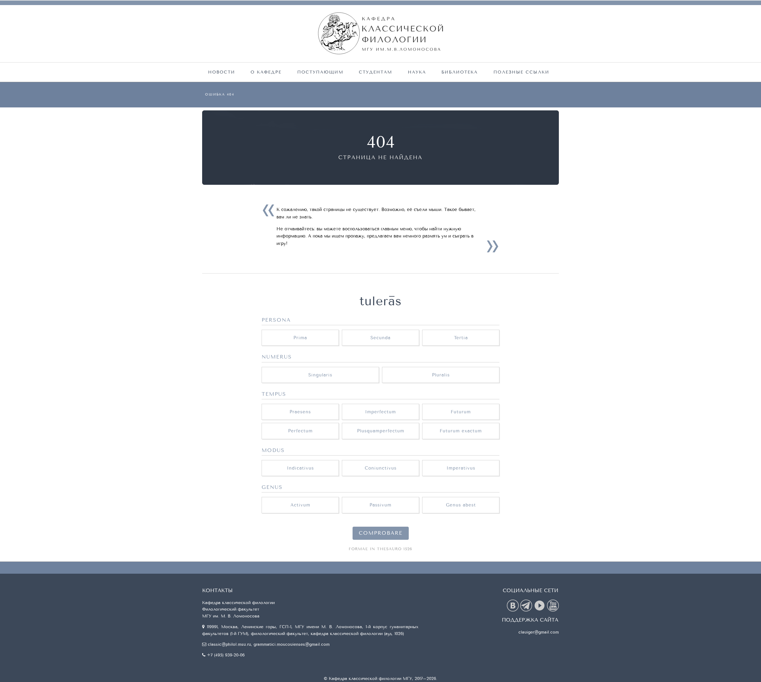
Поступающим (320, 72)
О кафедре (266, 72)
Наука (417, 72)
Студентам (375, 72)
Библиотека (459, 72)
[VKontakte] (513, 605)
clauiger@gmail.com (538, 632)
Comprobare (380, 533)
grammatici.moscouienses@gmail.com (292, 644)
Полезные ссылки (521, 72)
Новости (221, 72)
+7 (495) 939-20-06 (226, 655)
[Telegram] (527, 605)
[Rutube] (540, 605)
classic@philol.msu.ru (229, 644)
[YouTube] (553, 605)
